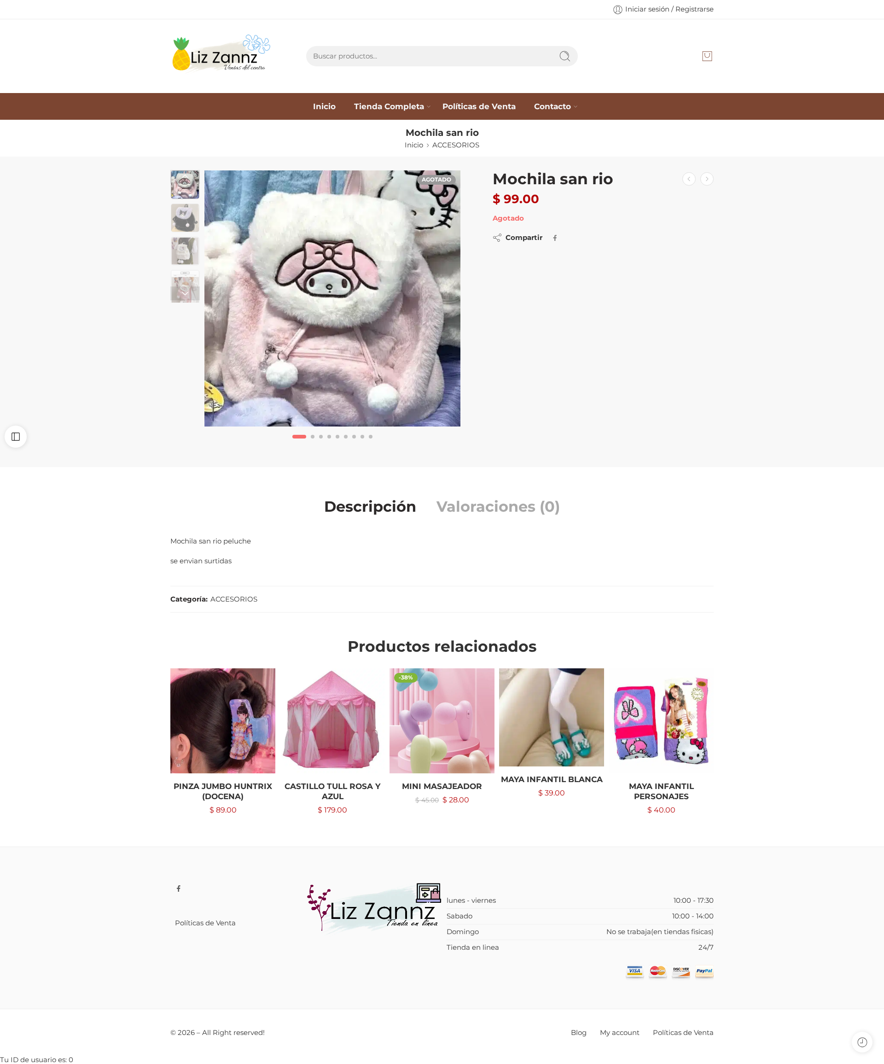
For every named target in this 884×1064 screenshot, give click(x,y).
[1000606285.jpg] (332, 298)
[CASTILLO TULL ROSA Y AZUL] (332, 720)
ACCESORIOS (455, 145)
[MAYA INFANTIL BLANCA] (551, 717)
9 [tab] (370, 443)
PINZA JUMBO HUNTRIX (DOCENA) (223, 791)
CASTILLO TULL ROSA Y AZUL (332, 791)
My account (620, 1033)
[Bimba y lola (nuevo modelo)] (689, 179)
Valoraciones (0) (498, 506)
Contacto (552, 106)
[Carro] (707, 56)
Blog (579, 1033)
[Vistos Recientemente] (862, 1042)
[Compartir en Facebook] (555, 237)
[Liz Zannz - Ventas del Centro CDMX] (222, 56)
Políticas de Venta (479, 106)
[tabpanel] (332, 300)
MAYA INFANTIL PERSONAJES (661, 791)
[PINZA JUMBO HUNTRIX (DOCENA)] (222, 720)
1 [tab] (299, 443)
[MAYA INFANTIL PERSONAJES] (661, 720)
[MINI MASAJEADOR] (442, 720)
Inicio (324, 106)
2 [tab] (312, 443)
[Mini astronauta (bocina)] (707, 179)
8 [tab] (362, 443)
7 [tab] (354, 443)
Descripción (370, 506)
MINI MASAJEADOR (442, 786)
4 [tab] (329, 443)
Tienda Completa (389, 106)
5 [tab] (337, 443)
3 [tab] (321, 443)
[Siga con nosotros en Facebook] (178, 888)
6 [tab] (346, 443)
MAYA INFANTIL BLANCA (552, 779)
